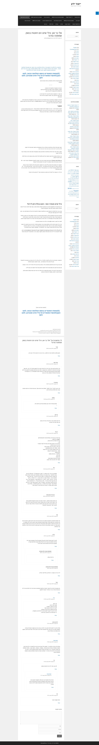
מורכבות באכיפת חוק (58, 20)
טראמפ (73, 178)
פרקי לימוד (51, 24)
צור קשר (45, 24)
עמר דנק (74, 186)
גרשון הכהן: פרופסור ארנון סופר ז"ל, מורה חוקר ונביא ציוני (73, 113)
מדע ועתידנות (76, 65)
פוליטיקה (77, 85)
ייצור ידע (76, 3)
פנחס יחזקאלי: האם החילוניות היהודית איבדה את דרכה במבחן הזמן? (74, 122)
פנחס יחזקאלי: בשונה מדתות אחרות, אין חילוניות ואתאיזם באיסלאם (73, 138)
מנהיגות (73, 181)
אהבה (77, 51)
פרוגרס (72, 191)
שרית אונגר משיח (75, 94)
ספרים (61, 24)
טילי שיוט (47, 330)
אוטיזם (77, 52)
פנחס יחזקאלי (76, 87)
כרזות (76, 180)
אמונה (77, 54)
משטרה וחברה (76, 78)
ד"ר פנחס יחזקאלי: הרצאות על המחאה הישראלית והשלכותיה (73, 107)
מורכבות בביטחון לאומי (24, 17)
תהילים (73, 195)
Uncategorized (73, 49)
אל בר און (59, 330)
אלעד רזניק (76, 173)
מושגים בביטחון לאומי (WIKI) (36, 17)
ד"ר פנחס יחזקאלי (69, 17)
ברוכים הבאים (77, 17)
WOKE (77, 170)
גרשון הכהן (78, 20)
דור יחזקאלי (76, 59)
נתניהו (75, 184)
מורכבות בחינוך (27, 20)
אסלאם (69, 173)
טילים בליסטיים (43, 330)
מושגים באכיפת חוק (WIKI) (69, 20)
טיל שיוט (51, 330)
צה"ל (69, 191)
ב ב (54, 597)
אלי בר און (76, 171)
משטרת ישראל (76, 183)
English (75, 47)
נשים (78, 80)
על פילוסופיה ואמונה (76, 24)
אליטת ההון (70, 171)
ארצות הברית (76, 175)
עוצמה (78, 186)
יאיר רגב (69, 178)
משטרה (70, 181)
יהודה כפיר (55, 640)
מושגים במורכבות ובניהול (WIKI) (58, 17)
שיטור (69, 194)
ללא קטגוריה (76, 63)
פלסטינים (73, 188)
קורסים (57, 24)
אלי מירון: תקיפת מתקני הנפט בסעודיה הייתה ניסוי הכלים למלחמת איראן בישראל (47, 331)
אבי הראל (73, 170)
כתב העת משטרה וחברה (47, 20)
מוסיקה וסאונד (76, 66)
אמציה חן (71, 173)
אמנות (77, 56)
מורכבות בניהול (47, 17)
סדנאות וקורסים (75, 82)
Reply (59, 355)
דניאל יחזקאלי (76, 61)
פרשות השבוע (67, 24)
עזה (76, 186)
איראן (70, 170)
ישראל (78, 180)
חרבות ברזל (76, 178)
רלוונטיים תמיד (76, 92)
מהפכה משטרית (72, 180)
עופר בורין (71, 184)
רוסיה (71, 192)
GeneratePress (44, 743)
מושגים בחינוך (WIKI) (36, 20)
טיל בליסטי (55, 330)
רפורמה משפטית (73, 194)
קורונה (77, 90)
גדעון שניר (72, 175)
